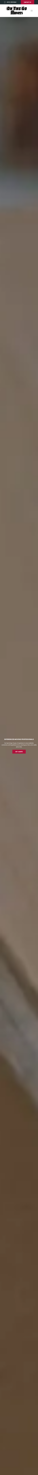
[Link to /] (16, 10)
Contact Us (27, 2)
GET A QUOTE (19, 751)
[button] (32, 11)
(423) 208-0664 (11, 2)
